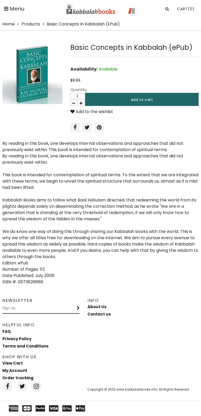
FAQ (6, 331)
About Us (97, 307)
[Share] (75, 127)
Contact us (99, 314)
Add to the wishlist (94, 112)
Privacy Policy (16, 339)
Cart (186, 9)
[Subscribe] (78, 308)
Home (8, 24)
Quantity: (78, 89)
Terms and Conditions (25, 346)
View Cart (12, 363)
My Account (14, 370)
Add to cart (142, 99)
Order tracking (18, 378)
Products (30, 24)
